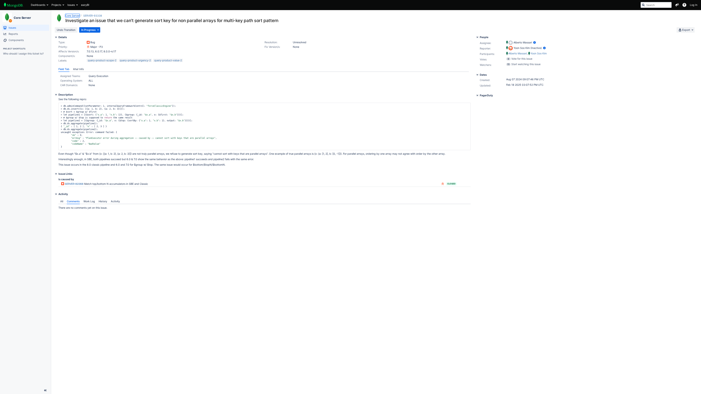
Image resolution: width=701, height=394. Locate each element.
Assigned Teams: (70, 76)
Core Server (22, 17)
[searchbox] (656, 5)
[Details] (56, 37)
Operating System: (71, 80)
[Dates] (477, 75)
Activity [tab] (115, 201)
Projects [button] (56, 4)
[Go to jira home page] (13, 5)
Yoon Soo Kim (538, 53)
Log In (693, 4)
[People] (477, 37)
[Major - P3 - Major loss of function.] (88, 46)
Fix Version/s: (272, 46)
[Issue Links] (56, 174)
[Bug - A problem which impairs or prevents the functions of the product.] (88, 42)
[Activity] (56, 194)
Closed (451, 183)
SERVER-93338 (92, 15)
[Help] (684, 5)
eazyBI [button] (85, 4)
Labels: (62, 60)
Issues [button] (71, 4)
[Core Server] (7, 17)
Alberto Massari (517, 53)
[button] (677, 5)
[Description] (56, 94)
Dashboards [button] (38, 4)
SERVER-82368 (74, 183)
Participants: (487, 53)
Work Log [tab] (89, 201)
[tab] (64, 69)
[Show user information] (534, 42)
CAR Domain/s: (69, 85)
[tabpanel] (264, 207)
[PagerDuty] (477, 95)
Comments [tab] (73, 201)
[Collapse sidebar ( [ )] (45, 390)
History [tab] (103, 201)
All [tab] (61, 201)
